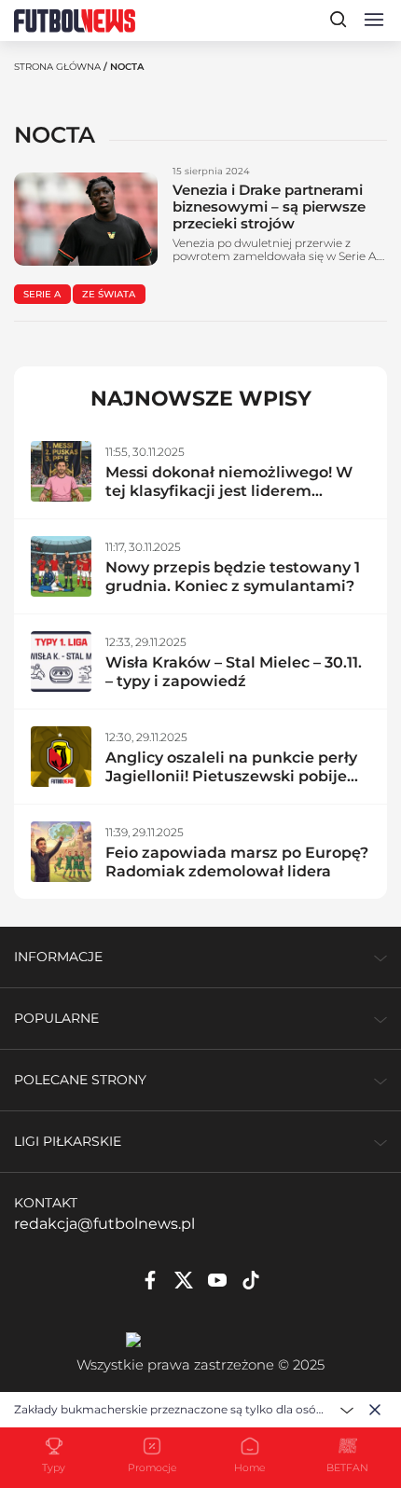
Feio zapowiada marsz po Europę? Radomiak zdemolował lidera (236, 862)
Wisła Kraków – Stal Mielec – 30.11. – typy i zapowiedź (233, 672)
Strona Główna (57, 67)
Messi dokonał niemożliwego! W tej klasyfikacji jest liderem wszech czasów (229, 490)
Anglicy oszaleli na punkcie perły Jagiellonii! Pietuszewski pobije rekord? (231, 776)
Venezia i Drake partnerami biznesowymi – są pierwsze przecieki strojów (269, 206)
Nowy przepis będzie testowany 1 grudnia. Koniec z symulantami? (232, 576)
